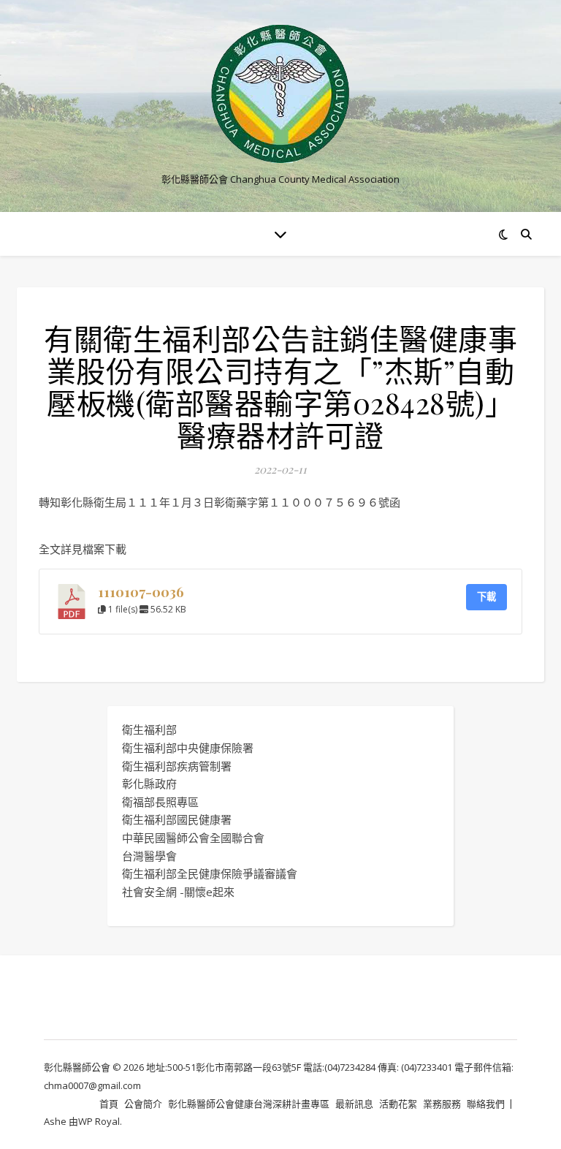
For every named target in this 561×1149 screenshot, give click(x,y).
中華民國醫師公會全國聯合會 (193, 837)
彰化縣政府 (149, 783)
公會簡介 (143, 1103)
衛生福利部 (149, 729)
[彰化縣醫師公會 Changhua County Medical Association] (280, 94)
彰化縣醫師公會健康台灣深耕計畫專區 (248, 1103)
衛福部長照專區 (160, 802)
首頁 (108, 1103)
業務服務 (442, 1103)
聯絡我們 (486, 1103)
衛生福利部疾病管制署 (177, 766)
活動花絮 (398, 1103)
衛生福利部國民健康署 (177, 819)
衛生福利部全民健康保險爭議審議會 (209, 873)
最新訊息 (354, 1103)
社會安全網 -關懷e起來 (178, 891)
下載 (486, 596)
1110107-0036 (141, 592)
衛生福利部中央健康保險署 (187, 747)
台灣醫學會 (149, 856)
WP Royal (99, 1121)
